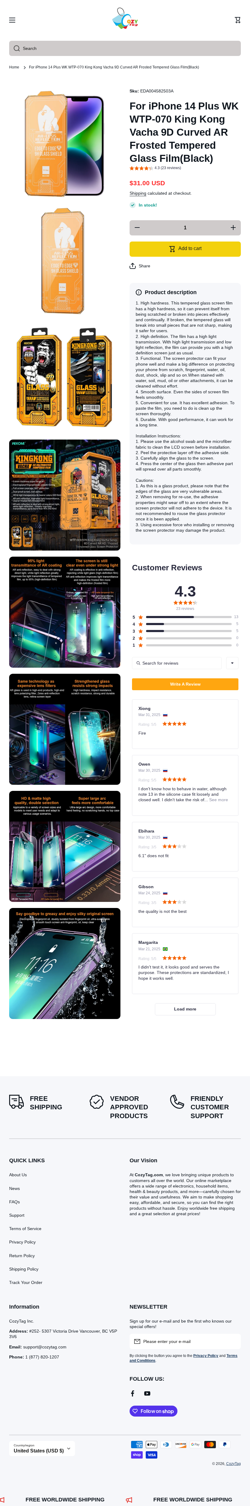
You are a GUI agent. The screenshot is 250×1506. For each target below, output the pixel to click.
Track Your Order (25, 1282)
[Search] (14, 48)
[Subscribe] (233, 1341)
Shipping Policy (23, 1269)
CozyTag (233, 1464)
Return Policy (22, 1255)
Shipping (138, 193)
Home (14, 67)
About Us (18, 1174)
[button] (238, 20)
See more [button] (218, 799)
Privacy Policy (22, 1242)
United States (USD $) (39, 1450)
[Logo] (125, 20)
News (14, 1188)
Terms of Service (25, 1228)
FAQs (14, 1201)
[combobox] (125, 48)
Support (16, 1215)
